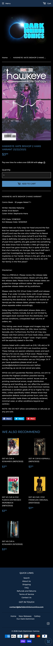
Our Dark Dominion (26, 619)
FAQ (27, 588)
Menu (8, 3)
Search (27, 578)
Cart (49, 3)
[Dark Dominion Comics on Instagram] (48, 624)
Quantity (6, 170)
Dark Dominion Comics (28, 631)
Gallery (37, 616)
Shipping (26, 584)
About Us (26, 581)
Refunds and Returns (26, 591)
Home (5, 57)
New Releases (25, 616)
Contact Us (26, 597)
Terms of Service (26, 594)
